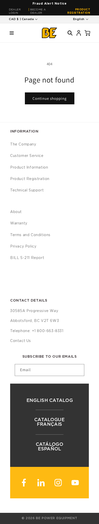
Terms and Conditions (30, 235)
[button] (11, 33)
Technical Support (27, 190)
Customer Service (27, 156)
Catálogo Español (49, 446)
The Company (23, 144)
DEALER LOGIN (15, 11)
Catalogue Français (49, 422)
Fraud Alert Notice (49, 3)
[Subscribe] (78, 370)
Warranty (18, 223)
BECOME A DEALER (38, 11)
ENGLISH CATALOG (49, 400)
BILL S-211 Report (27, 258)
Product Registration (78, 11)
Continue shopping (49, 98)
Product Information (29, 167)
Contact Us (20, 341)
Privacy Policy (23, 246)
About (16, 212)
